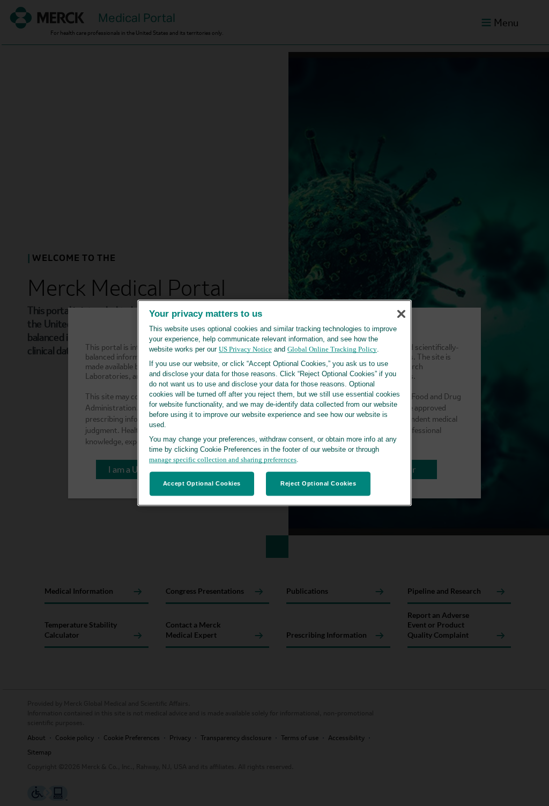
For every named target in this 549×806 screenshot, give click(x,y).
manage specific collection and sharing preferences (222, 460)
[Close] (401, 314)
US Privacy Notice (245, 350)
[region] (274, 403)
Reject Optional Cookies (318, 483)
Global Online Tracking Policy (332, 350)
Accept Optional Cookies (202, 483)
